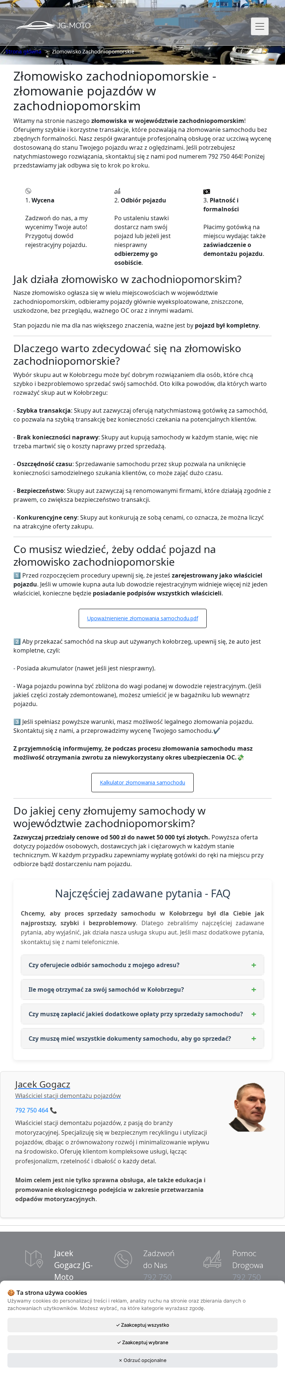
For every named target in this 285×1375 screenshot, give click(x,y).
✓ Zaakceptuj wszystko (142, 1325)
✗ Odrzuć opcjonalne (142, 1360)
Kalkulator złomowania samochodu (142, 782)
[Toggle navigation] (260, 26)
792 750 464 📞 (36, 1110)
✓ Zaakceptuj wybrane (142, 1342)
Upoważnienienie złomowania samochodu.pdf (142, 618)
